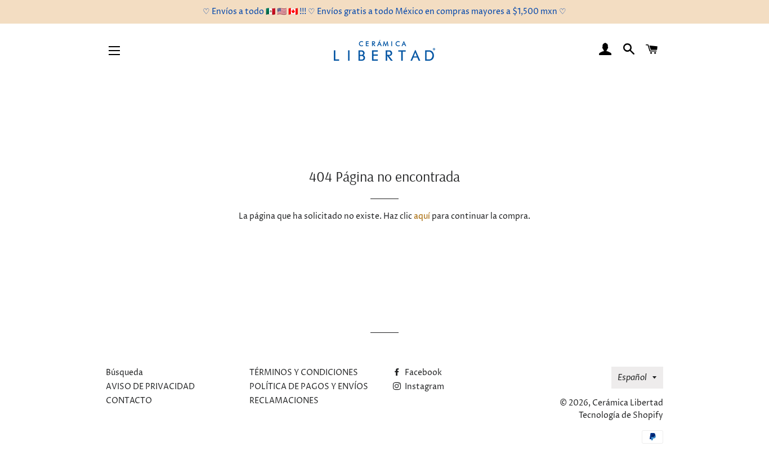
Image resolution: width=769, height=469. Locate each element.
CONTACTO (129, 400)
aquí (422, 216)
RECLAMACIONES (284, 400)
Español (632, 377)
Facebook (422, 372)
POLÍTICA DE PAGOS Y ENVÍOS (308, 386)
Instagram (423, 386)
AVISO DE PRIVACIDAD (150, 386)
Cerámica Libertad (627, 403)
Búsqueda (124, 372)
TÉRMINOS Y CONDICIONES (303, 372)
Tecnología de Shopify (621, 415)
